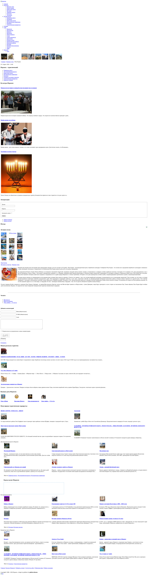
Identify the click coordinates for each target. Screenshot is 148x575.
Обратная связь (39, 568)
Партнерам (10, 38)
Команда (9, 31)
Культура (6, 5)
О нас (8, 36)
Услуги (8, 47)
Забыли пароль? (8, 219)
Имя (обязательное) (21, 311)
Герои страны (10, 8)
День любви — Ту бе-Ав (10, 302)
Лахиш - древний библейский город (109, 467)
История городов (18, 527)
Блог (8, 51)
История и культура (6, 264)
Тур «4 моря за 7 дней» (106, 553)
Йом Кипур (7, 300)
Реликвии (9, 19)
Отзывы (6, 26)
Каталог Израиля (10, 568)
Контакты (9, 33)
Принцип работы (11, 43)
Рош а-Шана (4, 401)
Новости (6, 50)
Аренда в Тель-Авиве (58, 539)
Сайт (5, 27)
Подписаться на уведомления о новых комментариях (16, 331)
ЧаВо (8, 48)
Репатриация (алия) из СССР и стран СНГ (64, 504)
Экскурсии (77, 410)
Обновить (3, 338)
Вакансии (9, 29)
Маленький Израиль (9, 450)
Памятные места (11, 18)
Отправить (3, 342)
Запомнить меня (6, 213)
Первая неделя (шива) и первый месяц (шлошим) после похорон (19, 88)
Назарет (6, 539)
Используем (10, 30)
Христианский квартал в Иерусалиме (62, 450)
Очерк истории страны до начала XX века (111, 518)
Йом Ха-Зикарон (8, 301)
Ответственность (11, 37)
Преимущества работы (13, 41)
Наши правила (10, 34)
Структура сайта (29, 568)
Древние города (11, 12)
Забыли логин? (8, 221)
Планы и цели (10, 40)
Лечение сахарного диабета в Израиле (62, 467)
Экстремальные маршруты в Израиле (11, 384)
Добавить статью (19, 568)
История (9, 11)
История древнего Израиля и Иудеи (61, 518)
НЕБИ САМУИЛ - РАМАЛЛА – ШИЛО (12, 410)
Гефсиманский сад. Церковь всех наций (15, 467)
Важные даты (10, 6)
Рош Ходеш (4, 262)
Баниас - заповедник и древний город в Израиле (113, 539)
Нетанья (6, 518)
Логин (3, 204)
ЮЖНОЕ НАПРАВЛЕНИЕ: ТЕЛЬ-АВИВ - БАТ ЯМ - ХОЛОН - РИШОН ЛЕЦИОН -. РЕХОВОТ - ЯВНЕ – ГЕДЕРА (33, 356)
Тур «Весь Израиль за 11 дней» (9, 370)
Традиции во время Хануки (8, 151)
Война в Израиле (8, 504)
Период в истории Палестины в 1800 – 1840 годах (113, 504)
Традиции (9, 15)
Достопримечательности (24, 475)
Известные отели (11, 20)
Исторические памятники (13, 22)
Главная (6, 4)
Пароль (4, 208)
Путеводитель (7, 16)
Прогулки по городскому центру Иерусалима (13, 425)
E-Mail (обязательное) (22, 314)
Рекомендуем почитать (13, 45)
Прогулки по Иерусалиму (59, 553)
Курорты (9, 23)
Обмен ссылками (48, 568)
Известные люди (11, 9)
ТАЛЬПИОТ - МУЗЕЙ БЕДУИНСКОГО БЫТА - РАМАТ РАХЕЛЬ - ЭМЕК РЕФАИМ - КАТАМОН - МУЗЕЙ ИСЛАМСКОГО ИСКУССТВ (25, 554)
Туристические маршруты (14, 24)
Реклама (9, 44)
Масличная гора (104, 450)
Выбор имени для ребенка (8, 120)
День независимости (33, 401)
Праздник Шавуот (19, 401)
